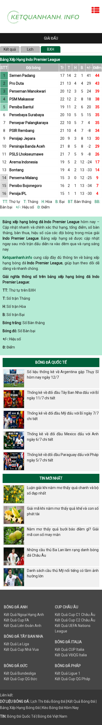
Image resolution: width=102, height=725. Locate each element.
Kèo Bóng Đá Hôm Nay (60, 708)
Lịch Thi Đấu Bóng (45, 701)
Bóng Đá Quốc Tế (51, 362)
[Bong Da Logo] (45, 16)
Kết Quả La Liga (16, 644)
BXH (50, 49)
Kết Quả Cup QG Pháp (72, 679)
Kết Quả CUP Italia (69, 649)
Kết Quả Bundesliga (20, 673)
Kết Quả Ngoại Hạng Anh (24, 615)
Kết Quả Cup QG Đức (20, 679)
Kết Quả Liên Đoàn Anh (22, 626)
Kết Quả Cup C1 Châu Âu (75, 615)
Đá (62, 701)
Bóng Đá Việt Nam (52, 716)
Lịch (30, 49)
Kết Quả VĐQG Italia (71, 655)
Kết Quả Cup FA (16, 620)
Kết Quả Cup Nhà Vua (21, 649)
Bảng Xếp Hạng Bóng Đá (20, 708)
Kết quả (10, 49)
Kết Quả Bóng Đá (81, 701)
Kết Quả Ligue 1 (67, 673)
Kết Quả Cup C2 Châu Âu (75, 620)
